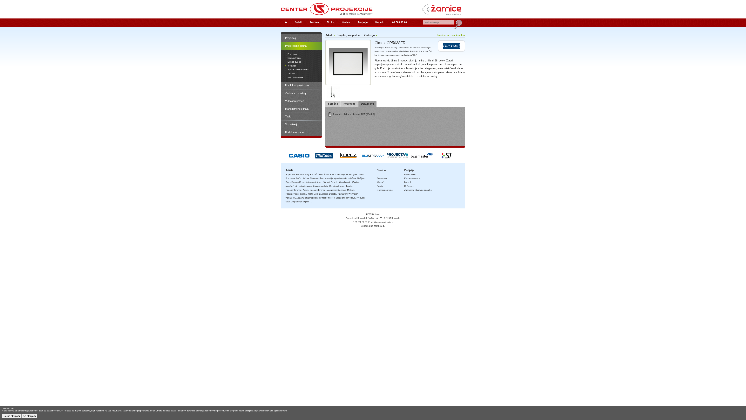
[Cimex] (451, 46)
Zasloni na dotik (320, 186)
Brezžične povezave (345, 198)
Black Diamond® (295, 77)
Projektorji (290, 38)
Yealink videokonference (313, 190)
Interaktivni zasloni (303, 186)
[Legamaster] (422, 157)
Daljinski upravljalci (300, 201)
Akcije (330, 22)
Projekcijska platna (296, 45)
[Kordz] (348, 157)
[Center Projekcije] (326, 9)
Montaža (381, 182)
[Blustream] (373, 157)
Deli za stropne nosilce (324, 198)
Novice (346, 22)
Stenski (334, 182)
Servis (380, 186)
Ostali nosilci (345, 182)
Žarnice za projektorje (334, 174)
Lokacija (408, 182)
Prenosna (292, 54)
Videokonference (294, 101)
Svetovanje (382, 178)
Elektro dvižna (294, 62)
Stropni (326, 182)
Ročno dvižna (294, 58)
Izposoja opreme (385, 190)
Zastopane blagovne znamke (418, 190)
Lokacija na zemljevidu (373, 226)
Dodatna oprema (294, 132)
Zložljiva (291, 73)
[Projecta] (397, 157)
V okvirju (292, 66)
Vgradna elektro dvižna (298, 69)
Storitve (314, 22)
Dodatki (332, 194)
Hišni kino (318, 174)
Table (288, 116)
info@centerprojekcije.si (382, 222)
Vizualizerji (291, 124)
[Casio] (299, 157)
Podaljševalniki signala (296, 194)
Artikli (298, 22)
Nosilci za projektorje (297, 85)
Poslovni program (304, 174)
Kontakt (379, 22)
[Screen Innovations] (446, 157)
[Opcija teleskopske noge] (332, 92)
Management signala (297, 108)
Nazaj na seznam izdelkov (451, 35)
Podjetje (363, 22)
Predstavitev (410, 174)
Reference (409, 186)
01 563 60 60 (399, 22)
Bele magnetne (321, 194)
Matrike (350, 190)
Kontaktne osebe (412, 178)
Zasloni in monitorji (295, 93)
